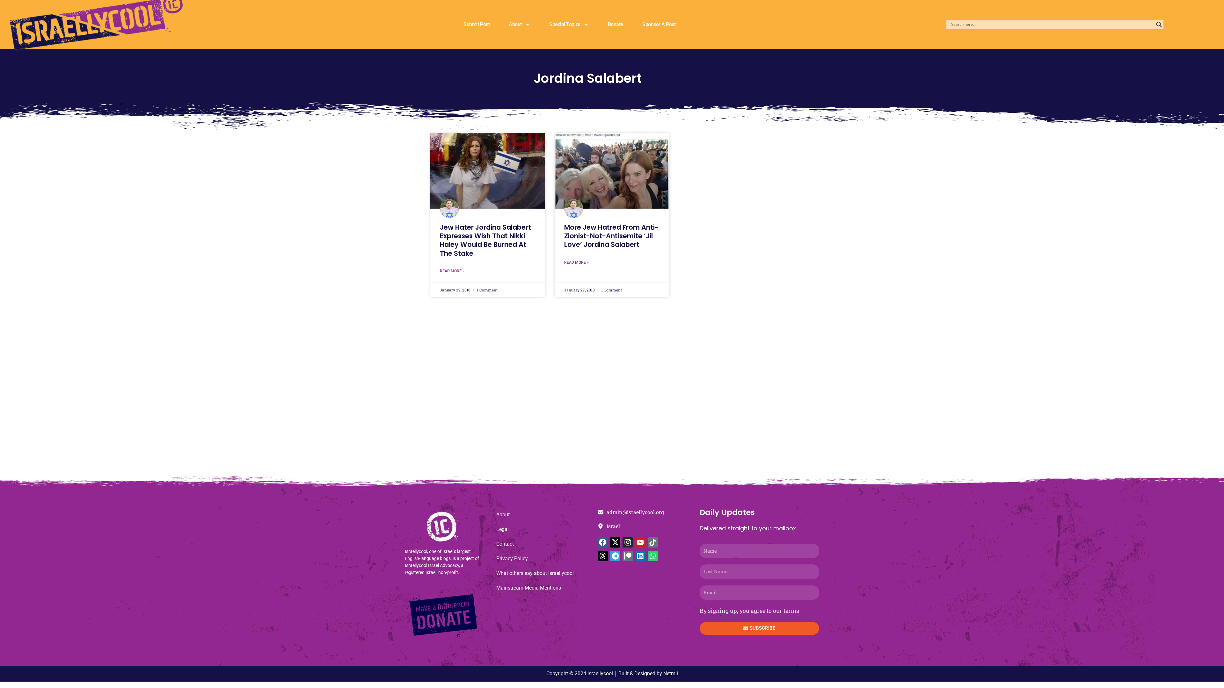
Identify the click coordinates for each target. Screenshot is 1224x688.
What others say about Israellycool (535, 573)
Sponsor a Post (659, 24)
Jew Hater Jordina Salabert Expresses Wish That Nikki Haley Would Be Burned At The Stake (485, 240)
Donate (615, 24)
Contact (505, 544)
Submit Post (476, 24)
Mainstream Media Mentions (528, 588)
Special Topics (564, 24)
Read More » (452, 271)
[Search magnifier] (1159, 24)
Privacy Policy (512, 558)
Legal (502, 529)
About (515, 24)
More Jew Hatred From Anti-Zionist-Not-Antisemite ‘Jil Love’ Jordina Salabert (611, 236)
